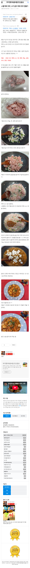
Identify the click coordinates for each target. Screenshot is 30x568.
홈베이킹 (10, 405)
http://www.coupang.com (9, 26)
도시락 (25, 402)
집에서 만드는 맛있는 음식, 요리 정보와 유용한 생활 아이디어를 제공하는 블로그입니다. (12, 367)
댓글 (2, 356)
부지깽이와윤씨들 (15, 462)
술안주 (6, 405)
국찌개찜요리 (15, 440)
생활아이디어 (10, 402)
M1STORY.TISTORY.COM (20, 561)
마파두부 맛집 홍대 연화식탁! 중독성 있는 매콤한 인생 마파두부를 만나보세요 (10, 20)
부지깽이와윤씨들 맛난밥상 (15, 2)
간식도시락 (13, 407)
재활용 (19, 404)
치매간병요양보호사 (15, 478)
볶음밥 (16, 404)
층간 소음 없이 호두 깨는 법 (8, 336)
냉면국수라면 (15, 442)
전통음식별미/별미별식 (5, 8)
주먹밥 (6, 407)
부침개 (4, 400)
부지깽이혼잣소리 (15, 469)
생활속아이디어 (8, 404)
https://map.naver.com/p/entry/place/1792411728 (13, 14)
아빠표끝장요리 (15, 467)
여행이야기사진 (15, 464)
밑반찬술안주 (24, 405)
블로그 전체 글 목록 (15, 435)
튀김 (17, 407)
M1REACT (7, 561)
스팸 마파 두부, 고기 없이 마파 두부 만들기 (14, 6)
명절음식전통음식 (15, 451)
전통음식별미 (15, 444)
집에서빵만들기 (15, 455)
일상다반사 (12, 400)
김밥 (6, 402)
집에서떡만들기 (15, 446)
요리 (20, 405)
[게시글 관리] (8, 345)
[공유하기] (6, 345)
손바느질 (15, 402)
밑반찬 (13, 404)
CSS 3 (9, 563)
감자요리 (8, 400)
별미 (4, 404)
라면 (9, 407)
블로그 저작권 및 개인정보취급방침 (10, 426)
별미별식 (22, 402)
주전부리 (20, 400)
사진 (19, 402)
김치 (19, 407)
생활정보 (17, 405)
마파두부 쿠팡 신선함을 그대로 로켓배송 (15, 28)
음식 (13, 405)
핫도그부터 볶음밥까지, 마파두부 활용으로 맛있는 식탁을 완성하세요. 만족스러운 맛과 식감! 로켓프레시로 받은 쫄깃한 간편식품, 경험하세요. (15, 31)
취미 (16, 400)
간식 (4, 407)
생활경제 (15, 476)
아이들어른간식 (15, 458)
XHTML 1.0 (4, 563)
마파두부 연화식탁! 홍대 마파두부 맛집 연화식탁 (10, 17)
